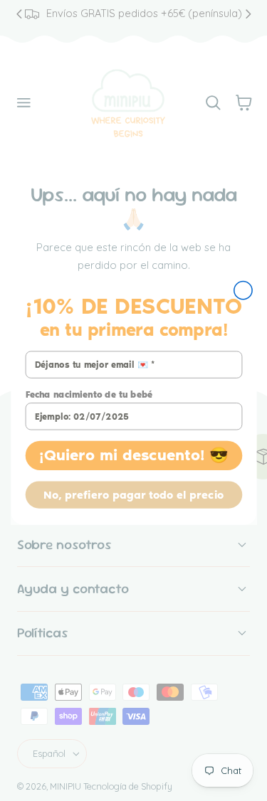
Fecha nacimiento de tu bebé (88, 394)
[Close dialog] (242, 290)
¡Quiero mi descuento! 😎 (133, 455)
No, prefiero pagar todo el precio (133, 494)
